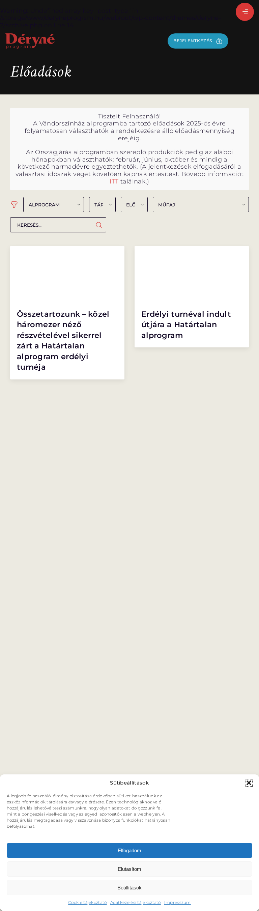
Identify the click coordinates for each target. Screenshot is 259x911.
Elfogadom (129, 850)
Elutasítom (129, 869)
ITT (114, 181)
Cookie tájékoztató (87, 902)
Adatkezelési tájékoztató (135, 902)
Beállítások (129, 887)
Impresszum (177, 902)
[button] (249, 782)
